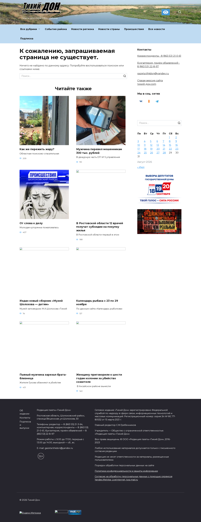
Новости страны (109, 29)
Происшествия (134, 29)
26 (151, 152)
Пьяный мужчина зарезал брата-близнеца (43, 376)
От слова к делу (31, 223)
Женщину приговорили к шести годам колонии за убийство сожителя (99, 378)
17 (138, 148)
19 (151, 148)
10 (138, 145)
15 (170, 145)
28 (164, 152)
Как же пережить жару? (37, 149)
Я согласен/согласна (101, 517)
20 (158, 148)
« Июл (140, 167)
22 (170, 148)
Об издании (24, 412)
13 (158, 145)
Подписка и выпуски (25, 424)
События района (56, 29)
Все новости (156, 29)
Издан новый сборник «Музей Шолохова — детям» (41, 302)
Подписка (26, 38)
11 (145, 145)
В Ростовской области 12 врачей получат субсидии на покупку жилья (99, 226)
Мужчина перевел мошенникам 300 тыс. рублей (99, 151)
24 (138, 152)
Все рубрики (28, 29)
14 (164, 145)
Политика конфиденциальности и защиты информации (126, 471)
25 (145, 152)
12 (151, 145)
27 (158, 152)
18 (145, 148)
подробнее (67, 513)
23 (176, 148)
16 (176, 145)
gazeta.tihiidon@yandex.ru (153, 73)
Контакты (25, 417)
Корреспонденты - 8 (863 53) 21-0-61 (159, 55)
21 (164, 148)
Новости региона (82, 29)
